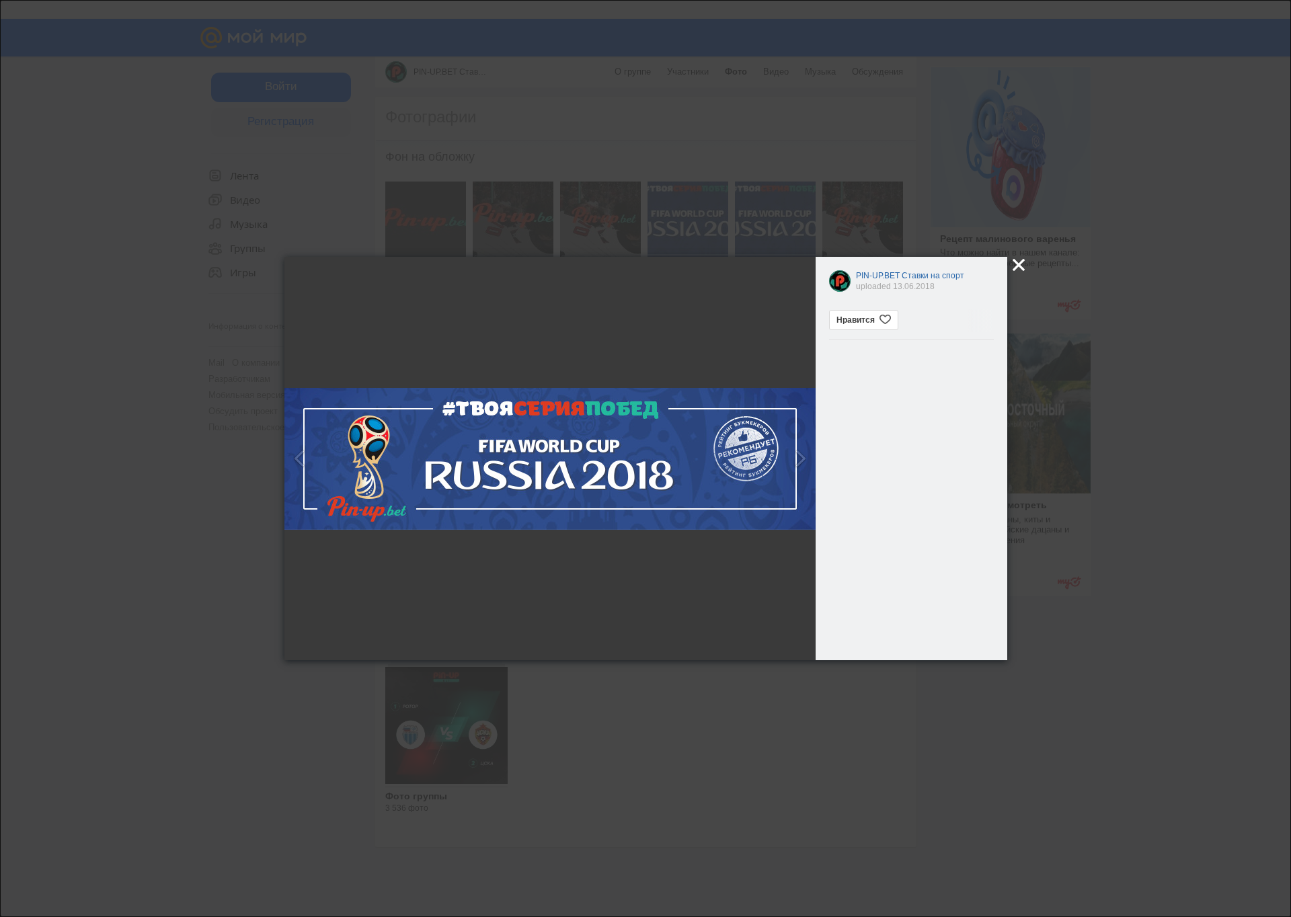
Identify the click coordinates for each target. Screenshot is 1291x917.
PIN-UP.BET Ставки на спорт (910, 275)
